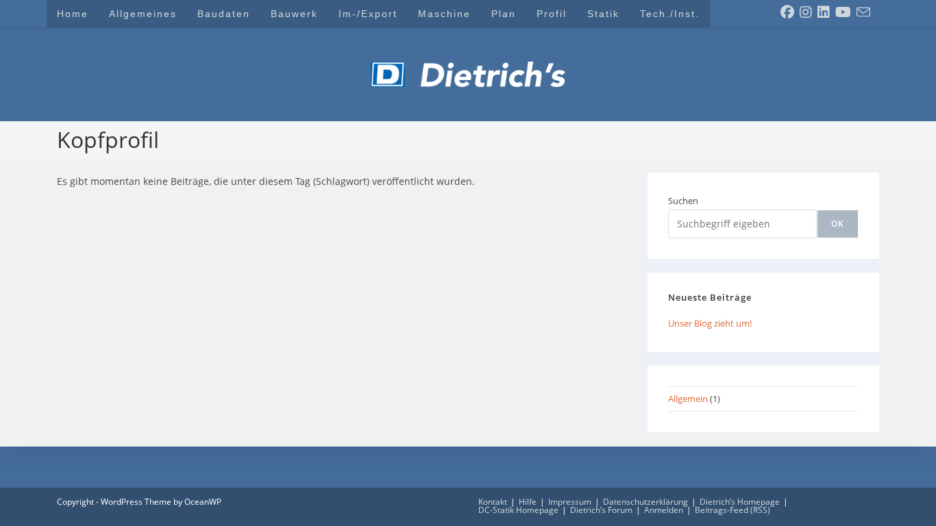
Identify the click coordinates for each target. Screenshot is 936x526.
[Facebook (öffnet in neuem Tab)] (787, 12)
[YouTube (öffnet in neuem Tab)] (843, 12)
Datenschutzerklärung (645, 502)
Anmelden (663, 510)
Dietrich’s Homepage (740, 502)
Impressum (569, 502)
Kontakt (492, 502)
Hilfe (528, 502)
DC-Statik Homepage (518, 510)
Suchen (683, 201)
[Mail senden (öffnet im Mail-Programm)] (863, 12)
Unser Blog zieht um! (710, 323)
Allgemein (688, 398)
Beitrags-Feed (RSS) (732, 510)
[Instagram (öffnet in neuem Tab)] (806, 12)
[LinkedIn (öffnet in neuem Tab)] (823, 12)
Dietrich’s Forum (601, 510)
